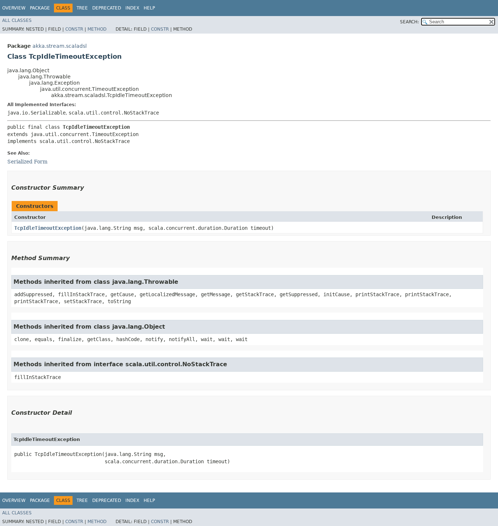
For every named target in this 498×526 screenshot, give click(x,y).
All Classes (17, 20)
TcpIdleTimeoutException (47, 228)
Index (132, 8)
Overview (14, 8)
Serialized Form (27, 162)
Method (96, 29)
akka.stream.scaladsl (59, 46)
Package (40, 8)
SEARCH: (409, 21)
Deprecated (106, 8)
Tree (82, 8)
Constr (74, 29)
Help (149, 8)
